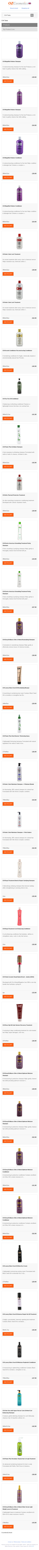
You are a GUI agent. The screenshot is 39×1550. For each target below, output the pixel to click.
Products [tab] (6, 25)
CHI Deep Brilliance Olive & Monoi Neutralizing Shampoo (19, 639)
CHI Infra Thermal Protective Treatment (14, 495)
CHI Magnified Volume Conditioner (12, 158)
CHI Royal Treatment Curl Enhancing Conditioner (16, 928)
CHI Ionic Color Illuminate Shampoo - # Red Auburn (17, 832)
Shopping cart (25, 8)
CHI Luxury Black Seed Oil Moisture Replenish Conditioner (19, 1362)
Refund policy (17, 1541)
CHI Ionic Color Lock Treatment (11, 254)
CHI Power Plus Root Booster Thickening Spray (16, 736)
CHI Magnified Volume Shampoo (12, 61)
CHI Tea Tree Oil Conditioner (10, 398)
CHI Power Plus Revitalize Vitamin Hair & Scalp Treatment (19, 1458)
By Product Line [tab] (9, 29)
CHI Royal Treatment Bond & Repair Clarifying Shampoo (18, 880)
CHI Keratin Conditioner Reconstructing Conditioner (17, 350)
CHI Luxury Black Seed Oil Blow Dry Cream (15, 1266)
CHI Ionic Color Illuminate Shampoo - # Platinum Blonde (18, 784)
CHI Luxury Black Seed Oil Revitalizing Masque (16, 688)
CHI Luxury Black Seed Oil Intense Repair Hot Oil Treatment (19, 1314)
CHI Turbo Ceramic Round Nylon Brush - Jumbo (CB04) (18, 977)
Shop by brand (14, 8)
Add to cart (8, 81)
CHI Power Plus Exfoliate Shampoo (12, 447)
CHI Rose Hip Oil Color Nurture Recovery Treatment (17, 1025)
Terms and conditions (26, 1541)
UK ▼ (32, 1546)
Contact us (10, 1541)
